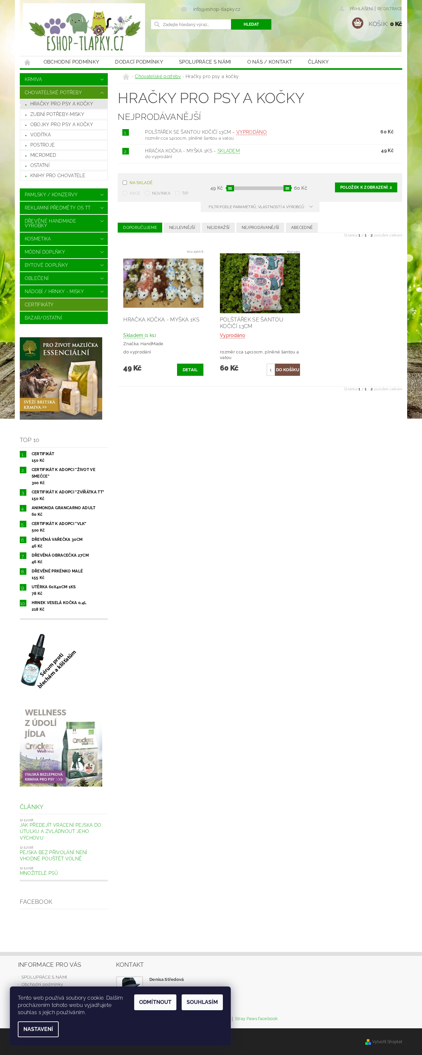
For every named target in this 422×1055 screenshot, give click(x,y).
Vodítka (40, 134)
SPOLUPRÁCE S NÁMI (205, 62)
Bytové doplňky (46, 265)
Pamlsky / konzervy (51, 194)
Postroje (42, 145)
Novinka (161, 193)
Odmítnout (155, 1002)
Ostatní (39, 165)
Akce (135, 193)
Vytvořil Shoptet (387, 1041)
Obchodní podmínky (71, 62)
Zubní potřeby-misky (57, 114)
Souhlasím (202, 1002)
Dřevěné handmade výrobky (50, 223)
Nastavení (38, 1029)
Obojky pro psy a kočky (61, 124)
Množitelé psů (39, 873)
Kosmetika (38, 238)
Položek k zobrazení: (366, 187)
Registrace (389, 9)
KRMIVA (33, 79)
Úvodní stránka (28, 62)
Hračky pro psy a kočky (61, 103)
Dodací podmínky (139, 62)
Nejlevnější (182, 227)
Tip (185, 193)
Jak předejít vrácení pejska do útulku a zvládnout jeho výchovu (61, 831)
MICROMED (43, 155)
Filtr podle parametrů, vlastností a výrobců (257, 207)
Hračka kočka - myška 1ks (192, 150)
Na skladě (141, 182)
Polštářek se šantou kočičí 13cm (206, 132)
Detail (190, 369)
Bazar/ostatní (43, 317)
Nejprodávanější (260, 227)
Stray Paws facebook (256, 1018)
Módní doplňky (45, 252)
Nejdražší (218, 227)
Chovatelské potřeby (53, 92)
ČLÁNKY (318, 62)
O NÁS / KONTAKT (269, 62)
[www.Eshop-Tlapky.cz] (84, 31)
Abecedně (302, 227)
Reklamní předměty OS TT (57, 207)
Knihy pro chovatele (57, 175)
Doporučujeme (140, 227)
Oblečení (37, 278)
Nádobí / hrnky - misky (54, 291)
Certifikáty (39, 304)
